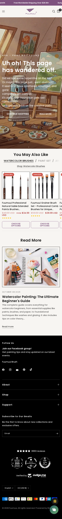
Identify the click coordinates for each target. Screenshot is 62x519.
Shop (5, 394)
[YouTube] (19, 370)
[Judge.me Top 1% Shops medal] (32, 463)
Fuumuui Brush (9, 361)
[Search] (53, 11)
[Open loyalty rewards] (54, 501)
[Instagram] (12, 370)
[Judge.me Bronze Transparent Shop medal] (18, 463)
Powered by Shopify (45, 508)
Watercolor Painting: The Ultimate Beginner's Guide (30, 299)
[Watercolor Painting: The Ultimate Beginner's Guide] (31, 267)
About (6, 384)
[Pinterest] (26, 369)
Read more (8, 326)
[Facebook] (5, 370)
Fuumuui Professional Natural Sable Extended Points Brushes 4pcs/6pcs (15, 206)
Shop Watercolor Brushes (31, 166)
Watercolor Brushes (19, 160)
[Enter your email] (57, 433)
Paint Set (44, 160)
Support (7, 404)
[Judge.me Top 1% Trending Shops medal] (46, 463)
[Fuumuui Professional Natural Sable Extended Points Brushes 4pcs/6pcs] (16, 185)
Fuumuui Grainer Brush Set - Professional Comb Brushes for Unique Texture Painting (44, 206)
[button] (18, 113)
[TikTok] (33, 369)
